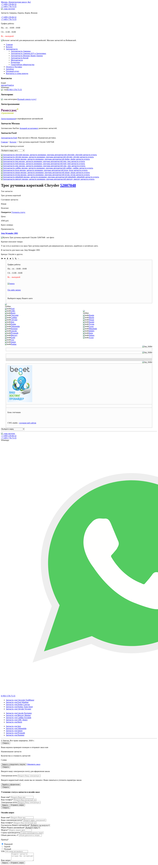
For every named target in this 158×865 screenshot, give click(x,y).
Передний (8, 844)
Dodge (13, 324)
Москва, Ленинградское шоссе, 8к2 (16, 2)
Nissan (91, 320)
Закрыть (5, 805)
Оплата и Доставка (14, 67)
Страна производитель (10, 833)
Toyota (91, 324)
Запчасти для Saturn (14, 731)
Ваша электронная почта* (12, 820)
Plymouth (14, 333)
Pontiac (14, 344)
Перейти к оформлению (11, 784)
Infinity (91, 331)
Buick (13, 313)
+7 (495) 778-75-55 (8, 6)
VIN (3, 851)
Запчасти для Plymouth (15, 733)
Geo (12, 340)
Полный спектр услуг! (26, 99)
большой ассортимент (29, 128)
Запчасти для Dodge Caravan (18, 704)
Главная (9, 44)
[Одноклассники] (7, 258)
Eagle (13, 337)
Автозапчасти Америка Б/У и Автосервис (28, 53)
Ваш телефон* (7, 800)
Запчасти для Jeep (13, 726)
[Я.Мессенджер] (2, 258)
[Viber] (16, 258)
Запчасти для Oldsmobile (16, 728)
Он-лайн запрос (14, 290)
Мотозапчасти (17, 60)
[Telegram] (10, 258)
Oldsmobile (15, 326)
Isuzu (91, 333)
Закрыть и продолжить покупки (13, 764)
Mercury (14, 335)
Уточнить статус (18, 212)
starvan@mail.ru (7, 85)
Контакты (17, 73)
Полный (7, 849)
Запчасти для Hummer (15, 735)
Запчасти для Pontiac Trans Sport (19, 707)
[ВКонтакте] (5, 258)
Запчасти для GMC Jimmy (17, 720)
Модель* (4, 830)
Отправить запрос (17, 805)
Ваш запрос (6, 860)
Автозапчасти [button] (12, 49)
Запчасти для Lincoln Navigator (19, 713)
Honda (91, 315)
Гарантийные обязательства (22, 64)
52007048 (68, 185)
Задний (7, 846)
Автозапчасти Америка (21, 51)
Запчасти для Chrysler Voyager (18, 709)
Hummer (14, 329)
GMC (13, 311)
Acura (91, 337)
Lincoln (14, 331)
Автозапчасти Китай (19, 58)
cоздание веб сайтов (27, 423)
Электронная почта (9, 776)
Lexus (91, 326)
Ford (12, 309)
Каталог (9, 47)
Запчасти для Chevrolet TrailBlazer (20, 700)
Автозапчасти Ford (9, 138)
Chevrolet (14, 315)
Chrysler (14, 320)
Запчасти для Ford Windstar (17, 702)
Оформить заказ (33, 764)
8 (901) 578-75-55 (15, 90)
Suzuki (91, 322)
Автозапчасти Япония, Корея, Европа (27, 56)
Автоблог (10, 69)
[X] (13, 258)
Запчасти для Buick (14, 722)
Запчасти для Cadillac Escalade (18, 718)
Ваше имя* (5, 797)
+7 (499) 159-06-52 (8, 4)
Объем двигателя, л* (9, 835)
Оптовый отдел (12, 71)
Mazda (91, 317)
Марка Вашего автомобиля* (13, 827)
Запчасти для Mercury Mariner (18, 715)
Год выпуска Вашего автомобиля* (15, 825)
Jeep (12, 322)
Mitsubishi (93, 329)
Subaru (91, 335)
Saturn (13, 342)
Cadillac (14, 317)
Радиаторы (15, 62)
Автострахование (8, 119)
